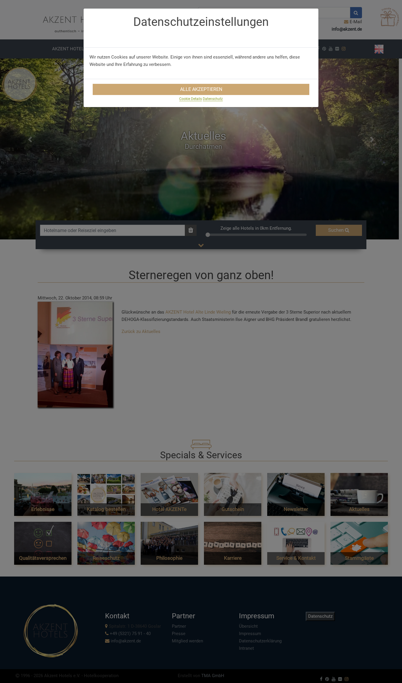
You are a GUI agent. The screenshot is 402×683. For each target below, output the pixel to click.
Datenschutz (213, 99)
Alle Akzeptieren (201, 89)
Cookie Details (190, 99)
